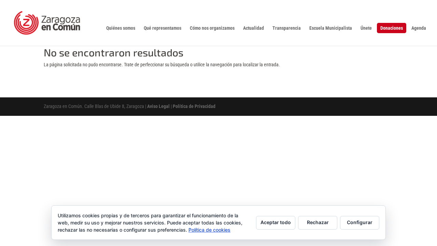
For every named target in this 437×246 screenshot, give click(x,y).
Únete (366, 28)
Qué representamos (162, 28)
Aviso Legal (158, 106)
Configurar (359, 222)
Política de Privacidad (194, 106)
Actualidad (253, 28)
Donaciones (391, 28)
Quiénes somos (120, 28)
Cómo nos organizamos (212, 28)
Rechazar (318, 222)
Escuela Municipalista (330, 28)
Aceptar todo (275, 222)
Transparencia (286, 28)
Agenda (418, 28)
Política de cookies (209, 230)
